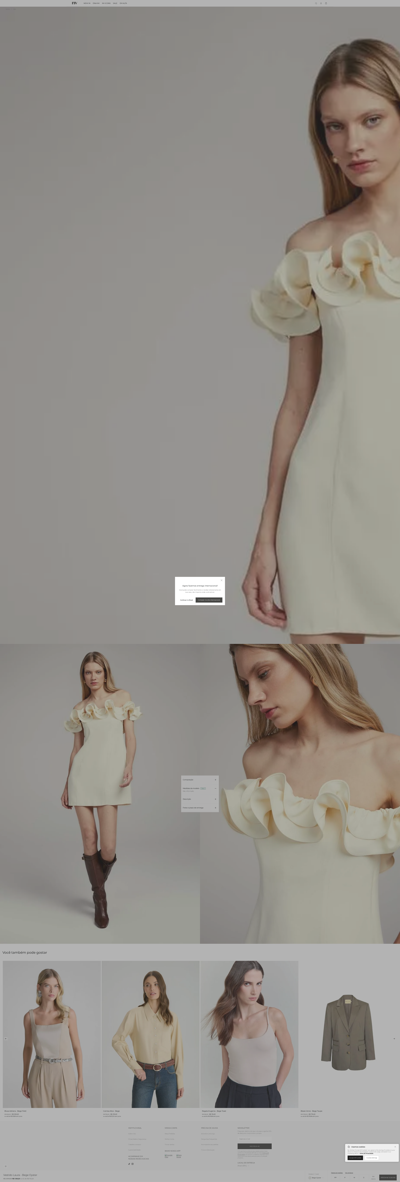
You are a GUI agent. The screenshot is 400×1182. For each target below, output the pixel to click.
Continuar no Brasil (186, 600)
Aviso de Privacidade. (367, 1153)
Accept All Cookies (355, 1158)
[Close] (395, 1147)
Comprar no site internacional (209, 600)
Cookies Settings (371, 1158)
